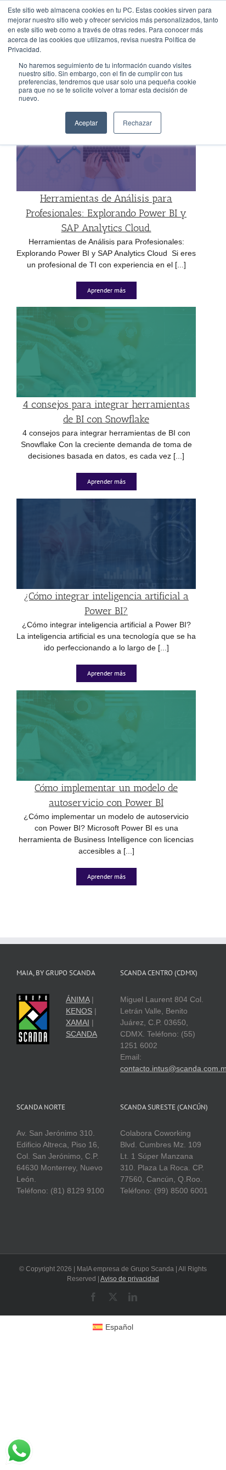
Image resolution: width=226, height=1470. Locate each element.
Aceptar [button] (86, 122)
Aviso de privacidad (129, 1279)
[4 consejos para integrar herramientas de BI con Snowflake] (106, 312)
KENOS (79, 1010)
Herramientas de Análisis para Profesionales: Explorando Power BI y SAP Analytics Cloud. (106, 213)
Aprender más (106, 290)
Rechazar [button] (137, 122)
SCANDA (81, 1033)
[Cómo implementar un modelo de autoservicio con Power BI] (106, 695)
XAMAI (77, 1022)
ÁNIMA (77, 999)
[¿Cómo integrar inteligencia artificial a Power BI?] (106, 504)
